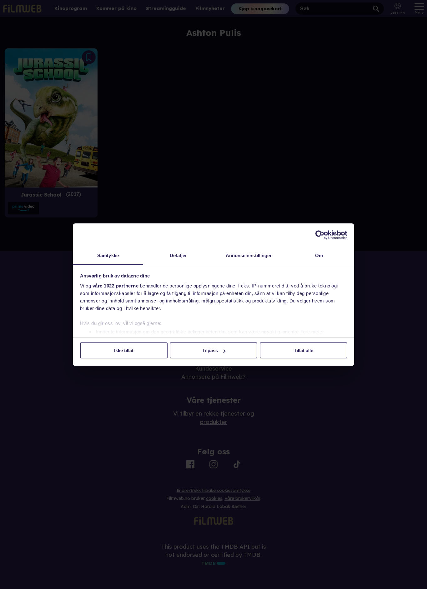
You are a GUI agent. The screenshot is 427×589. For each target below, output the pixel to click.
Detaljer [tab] (178, 255)
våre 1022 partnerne (116, 285)
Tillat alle (303, 350)
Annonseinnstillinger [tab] (249, 255)
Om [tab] (319, 255)
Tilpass (210, 350)
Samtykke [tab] (108, 255)
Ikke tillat (123, 350)
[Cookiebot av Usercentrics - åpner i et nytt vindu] (320, 235)
